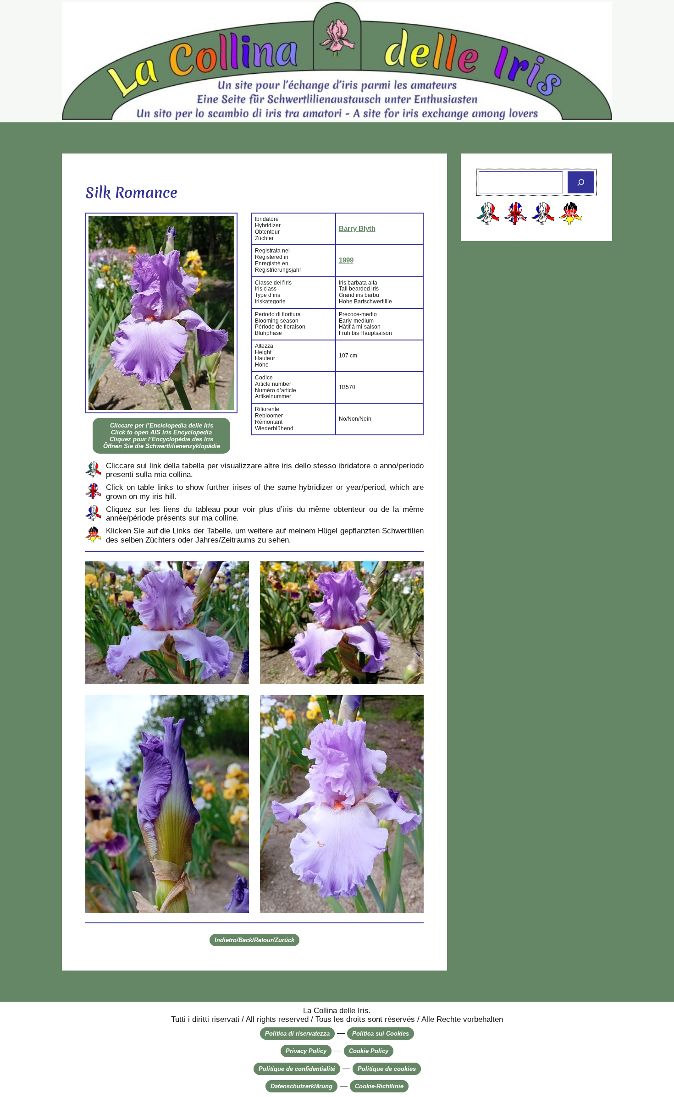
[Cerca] (581, 182)
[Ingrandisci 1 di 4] (237, 573)
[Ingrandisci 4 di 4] (411, 707)
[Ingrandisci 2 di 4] (411, 573)
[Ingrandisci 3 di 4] (237, 707)
